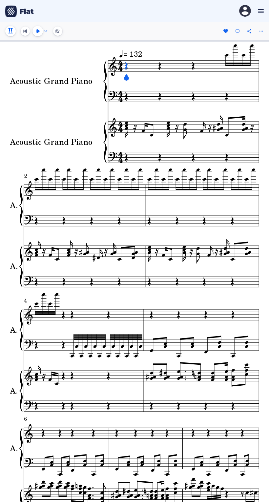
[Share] (249, 31)
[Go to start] (25, 31)
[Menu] (260, 11)
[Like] (226, 31)
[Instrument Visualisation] (57, 31)
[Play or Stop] (37, 31)
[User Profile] (245, 11)
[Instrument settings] (10, 31)
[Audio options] (45, 31)
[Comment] (237, 31)
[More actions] (261, 31)
